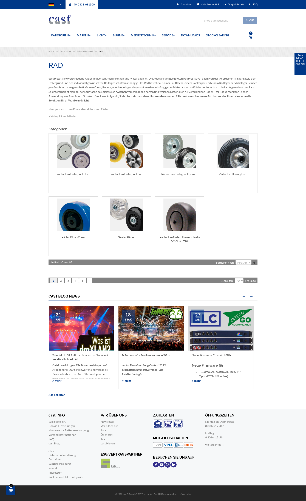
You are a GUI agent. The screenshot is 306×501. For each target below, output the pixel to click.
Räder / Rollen (85, 51)
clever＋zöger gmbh (181, 494)
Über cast (106, 434)
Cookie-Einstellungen (62, 425)
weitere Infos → (215, 444)
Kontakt (54, 468)
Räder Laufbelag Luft (232, 174)
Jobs (103, 430)
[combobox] (230, 20)
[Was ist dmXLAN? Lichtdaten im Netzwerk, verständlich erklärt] (81, 339)
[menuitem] (61, 35)
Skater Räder (126, 237)
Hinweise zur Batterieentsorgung (69, 430)
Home (52, 51)
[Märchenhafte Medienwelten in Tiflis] (151, 328)
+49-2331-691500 (83, 4)
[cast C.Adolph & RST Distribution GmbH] (64, 20)
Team (104, 439)
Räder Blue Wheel (73, 237)
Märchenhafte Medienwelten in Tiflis (146, 355)
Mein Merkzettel (210, 4)
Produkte (66, 51)
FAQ (254, 4)
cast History (108, 443)
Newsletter (107, 421)
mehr (58, 380)
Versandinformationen (62, 434)
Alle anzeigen (57, 394)
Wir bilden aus (109, 425)
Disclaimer (55, 459)
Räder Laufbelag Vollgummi (179, 174)
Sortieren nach (225, 262)
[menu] (143, 35)
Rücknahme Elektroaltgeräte (66, 477)
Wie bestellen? (57, 421)
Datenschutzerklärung (62, 455)
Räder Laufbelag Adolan (126, 174)
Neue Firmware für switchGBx (211, 355)
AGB (51, 450)
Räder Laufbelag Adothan (73, 174)
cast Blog (54, 443)
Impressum (55, 472)
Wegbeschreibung (60, 463)
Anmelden (186, 4)
